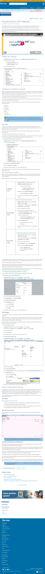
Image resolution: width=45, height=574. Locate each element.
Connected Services (6, 550)
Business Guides (5, 564)
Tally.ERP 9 (4, 532)
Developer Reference (6, 528)
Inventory (3, 542)
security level (21, 462)
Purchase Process (5, 546)
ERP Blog (3, 558)
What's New (33, 11)
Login (32, 7)
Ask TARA (41, 571)
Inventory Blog (4, 560)
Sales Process (4, 544)
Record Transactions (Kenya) (4, 514)
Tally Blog (4, 562)
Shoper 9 (3, 530)
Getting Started (38, 11)
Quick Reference (5, 501)
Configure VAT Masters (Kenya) (5, 509)
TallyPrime (40, 7)
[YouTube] (8, 569)
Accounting (4, 540)
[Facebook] (3, 569)
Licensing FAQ (4, 552)
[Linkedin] (5, 569)
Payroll (3, 548)
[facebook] (21, 485)
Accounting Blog (5, 556)
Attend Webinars (24, 7)
